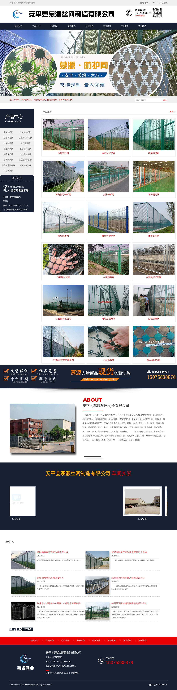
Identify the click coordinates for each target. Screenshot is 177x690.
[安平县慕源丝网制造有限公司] (68, 18)
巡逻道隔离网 (25, 165)
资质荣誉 (124, 26)
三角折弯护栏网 (25, 138)
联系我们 (142, 26)
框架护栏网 (8, 132)
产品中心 (36, 26)
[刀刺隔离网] (108, 341)
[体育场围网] (154, 217)
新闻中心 (72, 26)
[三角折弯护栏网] (63, 176)
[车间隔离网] (154, 176)
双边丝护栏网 (25, 132)
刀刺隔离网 (108, 360)
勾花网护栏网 (25, 154)
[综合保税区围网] (63, 300)
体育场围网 (8, 154)
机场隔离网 (8, 149)
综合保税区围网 (8, 165)
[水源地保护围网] (154, 259)
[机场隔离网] (63, 217)
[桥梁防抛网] (154, 134)
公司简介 (144, 3)
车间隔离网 (25, 143)
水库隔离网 (8, 160)
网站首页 (18, 26)
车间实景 (89, 473)
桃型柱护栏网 (25, 149)
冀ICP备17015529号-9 (158, 685)
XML (154, 3)
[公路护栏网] (108, 176)
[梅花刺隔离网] (154, 341)
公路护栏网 (8, 143)
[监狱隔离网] (154, 300)
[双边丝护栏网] (108, 134)
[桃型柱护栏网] (108, 217)
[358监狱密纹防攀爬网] (63, 341)
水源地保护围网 (25, 160)
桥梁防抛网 (8, 138)
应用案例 (107, 26)
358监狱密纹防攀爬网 (63, 360)
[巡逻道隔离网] (108, 300)
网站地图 (163, 3)
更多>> (173, 112)
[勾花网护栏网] (63, 259)
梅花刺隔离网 (153, 360)
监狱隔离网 (8, 171)
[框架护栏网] (63, 134)
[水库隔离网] (108, 259)
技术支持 (89, 26)
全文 (138, 440)
